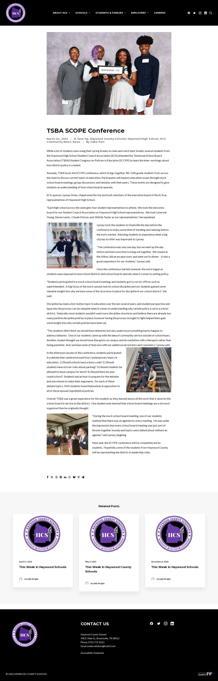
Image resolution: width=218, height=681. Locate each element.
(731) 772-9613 (96, 642)
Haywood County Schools (108, 138)
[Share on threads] (56, 477)
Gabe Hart (97, 141)
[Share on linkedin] (65, 477)
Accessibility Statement (92, 653)
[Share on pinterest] (61, 477)
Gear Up (83, 138)
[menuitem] (61, 13)
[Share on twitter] (52, 477)
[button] (189, 13)
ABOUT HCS (60, 12)
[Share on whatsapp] (70, 477)
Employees (138, 12)
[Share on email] (83, 477)
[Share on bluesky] (74, 477)
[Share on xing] (78, 477)
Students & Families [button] (109, 12)
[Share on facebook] (47, 477)
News (76, 141)
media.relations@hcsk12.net (101, 646)
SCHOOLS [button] (81, 12)
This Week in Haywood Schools (42, 567)
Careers (159, 12)
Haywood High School (143, 138)
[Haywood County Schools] (16, 13)
